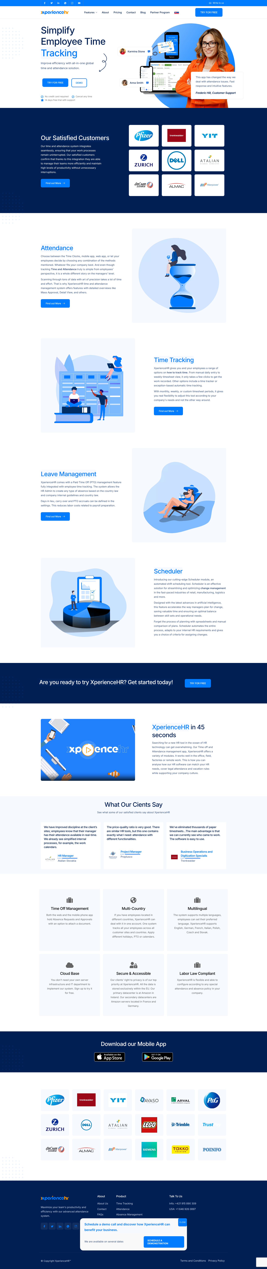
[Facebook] (44, 1226)
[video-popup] (88, 750)
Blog (143, 12)
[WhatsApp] (67, 1226)
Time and (56, 269)
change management (213, 588)
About (105, 12)
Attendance (70, 269)
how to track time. (177, 372)
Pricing (118, 12)
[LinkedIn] (60, 1226)
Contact (131, 12)
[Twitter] (52, 1226)
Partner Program (160, 12)
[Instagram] (75, 1226)
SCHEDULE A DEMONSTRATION (158, 1242)
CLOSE (182, 1222)
